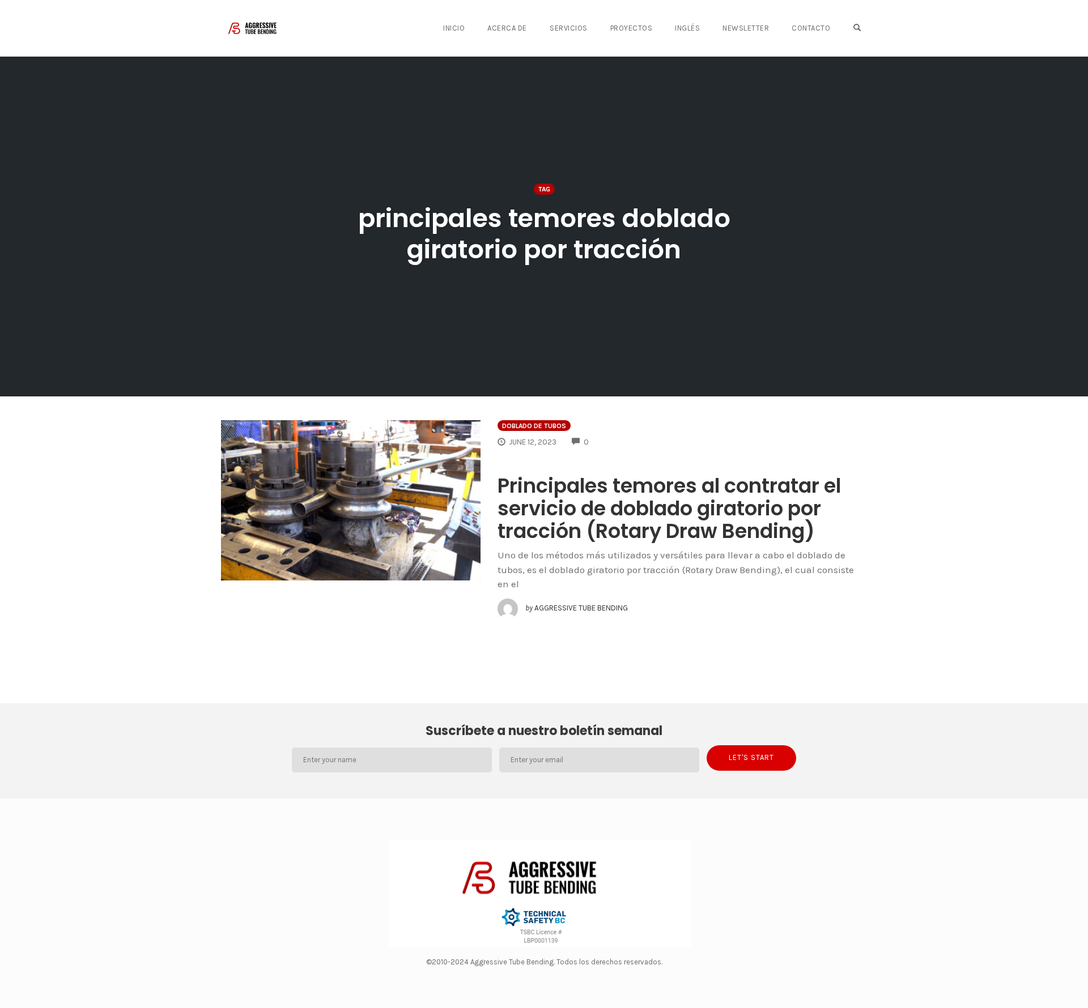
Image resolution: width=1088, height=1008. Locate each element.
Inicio (454, 28)
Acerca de (507, 28)
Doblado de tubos (534, 426)
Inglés (687, 28)
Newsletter (745, 28)
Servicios (569, 28)
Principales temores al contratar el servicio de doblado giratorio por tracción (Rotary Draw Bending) (669, 508)
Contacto (811, 28)
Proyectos (631, 28)
